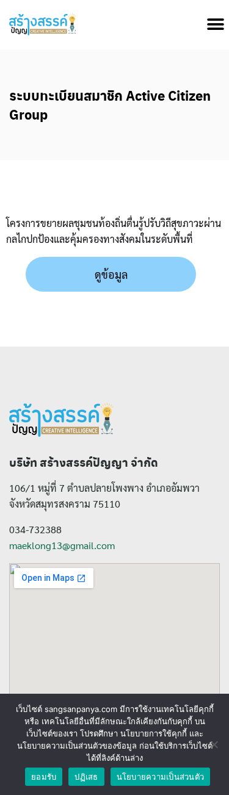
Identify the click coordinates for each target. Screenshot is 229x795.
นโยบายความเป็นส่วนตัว (161, 777)
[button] (215, 24)
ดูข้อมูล (111, 274)
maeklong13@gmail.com (62, 545)
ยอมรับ (43, 777)
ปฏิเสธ (86, 777)
